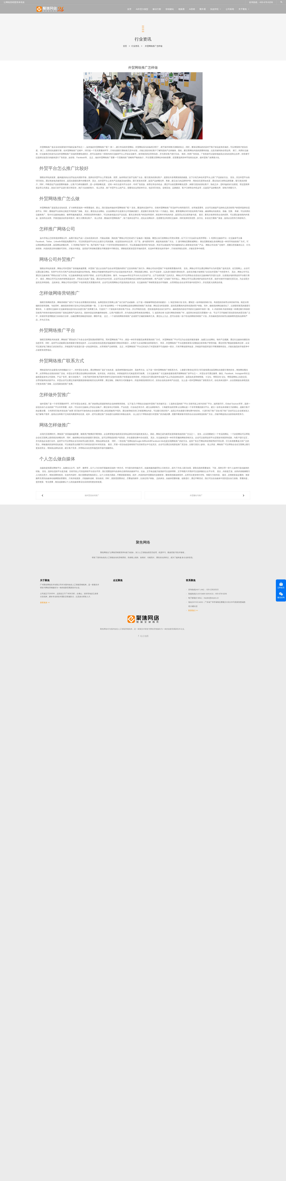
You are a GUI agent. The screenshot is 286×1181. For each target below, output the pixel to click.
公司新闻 (230, 9)
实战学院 (214, 9)
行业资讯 (135, 46)
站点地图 (144, 636)
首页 (129, 9)
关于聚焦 (242, 9)
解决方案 (157, 9)
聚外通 (202, 9)
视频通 (181, 9)
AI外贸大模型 (142, 9)
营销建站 (169, 9)
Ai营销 (192, 9)
